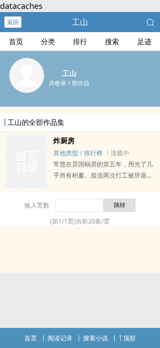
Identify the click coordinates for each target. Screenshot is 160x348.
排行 (80, 41)
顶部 (129, 338)
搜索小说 (95, 338)
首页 (16, 41)
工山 (80, 22)
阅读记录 (60, 338)
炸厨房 (64, 140)
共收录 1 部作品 (69, 83)
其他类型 (65, 153)
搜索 (112, 41)
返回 (13, 22)
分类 (48, 41)
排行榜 (93, 153)
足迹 (144, 41)
